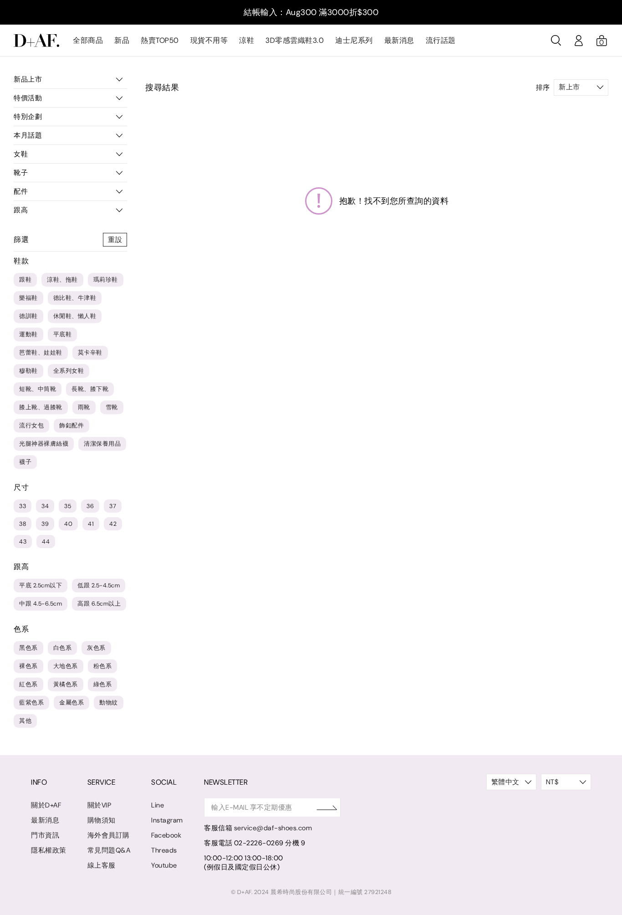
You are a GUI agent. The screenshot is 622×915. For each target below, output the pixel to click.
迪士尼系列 (354, 40)
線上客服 (101, 865)
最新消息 (399, 40)
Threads (164, 850)
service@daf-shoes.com (273, 828)
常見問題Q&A (109, 850)
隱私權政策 (48, 850)
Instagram (167, 820)
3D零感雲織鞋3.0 (294, 40)
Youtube (164, 865)
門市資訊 (45, 835)
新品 (121, 40)
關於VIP (99, 805)
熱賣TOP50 (160, 40)
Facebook (166, 835)
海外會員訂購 (108, 835)
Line (157, 805)
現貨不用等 (209, 40)
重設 (115, 239)
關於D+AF (46, 805)
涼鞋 (246, 40)
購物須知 (101, 820)
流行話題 (441, 40)
